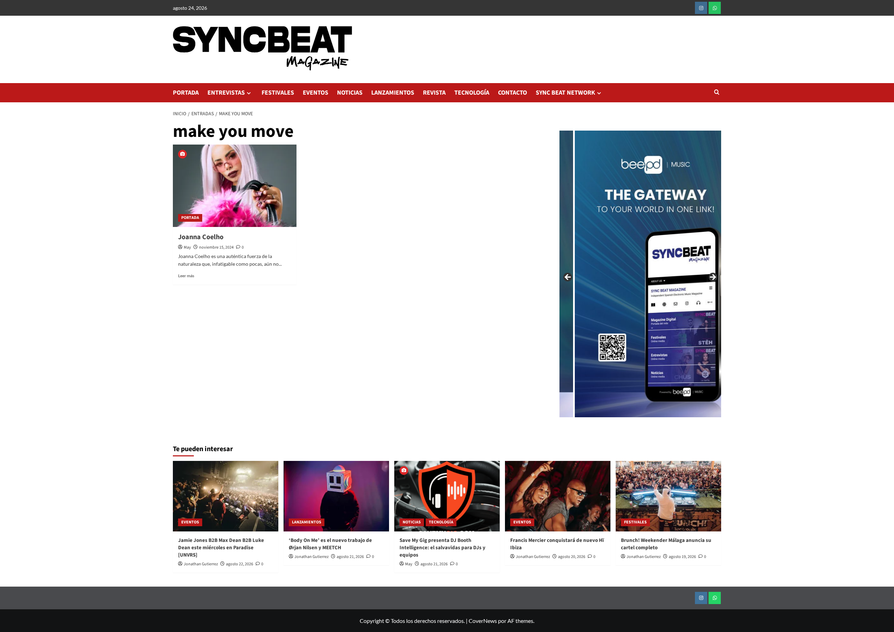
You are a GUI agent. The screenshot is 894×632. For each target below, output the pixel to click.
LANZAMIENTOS (392, 92)
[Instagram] (701, 8)
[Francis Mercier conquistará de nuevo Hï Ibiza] (557, 496)
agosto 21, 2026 (350, 557)
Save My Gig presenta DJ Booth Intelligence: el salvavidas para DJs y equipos (442, 548)
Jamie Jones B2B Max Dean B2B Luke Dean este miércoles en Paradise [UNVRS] (221, 548)
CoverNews (483, 620)
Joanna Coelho (201, 237)
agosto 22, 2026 (239, 564)
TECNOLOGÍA (471, 92)
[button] (716, 93)
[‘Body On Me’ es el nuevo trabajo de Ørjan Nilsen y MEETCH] (336, 496)
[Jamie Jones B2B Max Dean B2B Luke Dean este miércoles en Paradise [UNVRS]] (225, 496)
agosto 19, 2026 (682, 557)
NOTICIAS (349, 92)
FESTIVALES (278, 92)
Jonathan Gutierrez (201, 564)
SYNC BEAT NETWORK (565, 92)
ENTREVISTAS (226, 92)
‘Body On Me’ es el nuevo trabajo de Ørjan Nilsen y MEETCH (330, 544)
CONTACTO (512, 92)
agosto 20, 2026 (571, 557)
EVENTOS (315, 92)
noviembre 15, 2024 (216, 247)
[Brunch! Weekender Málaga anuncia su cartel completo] (668, 496)
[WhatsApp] (715, 8)
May (187, 247)
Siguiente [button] (712, 277)
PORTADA (186, 92)
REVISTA (434, 92)
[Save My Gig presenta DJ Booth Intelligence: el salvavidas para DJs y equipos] (447, 496)
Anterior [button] (568, 277)
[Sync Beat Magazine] (617, 274)
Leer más (186, 275)
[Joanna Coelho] (234, 186)
